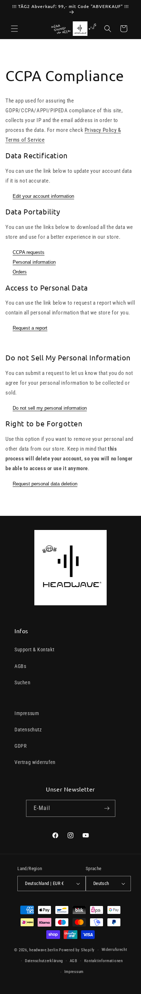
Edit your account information (43, 196)
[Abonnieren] (107, 808)
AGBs (20, 666)
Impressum (26, 713)
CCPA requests (28, 252)
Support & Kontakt (34, 649)
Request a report (30, 328)
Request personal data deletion (45, 483)
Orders (20, 272)
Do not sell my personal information (50, 408)
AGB (73, 960)
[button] (14, 29)
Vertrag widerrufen (35, 762)
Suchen (22, 682)
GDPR (20, 746)
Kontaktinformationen (103, 960)
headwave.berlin (43, 950)
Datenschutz (28, 729)
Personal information (34, 262)
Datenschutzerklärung (44, 960)
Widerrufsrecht (114, 949)
